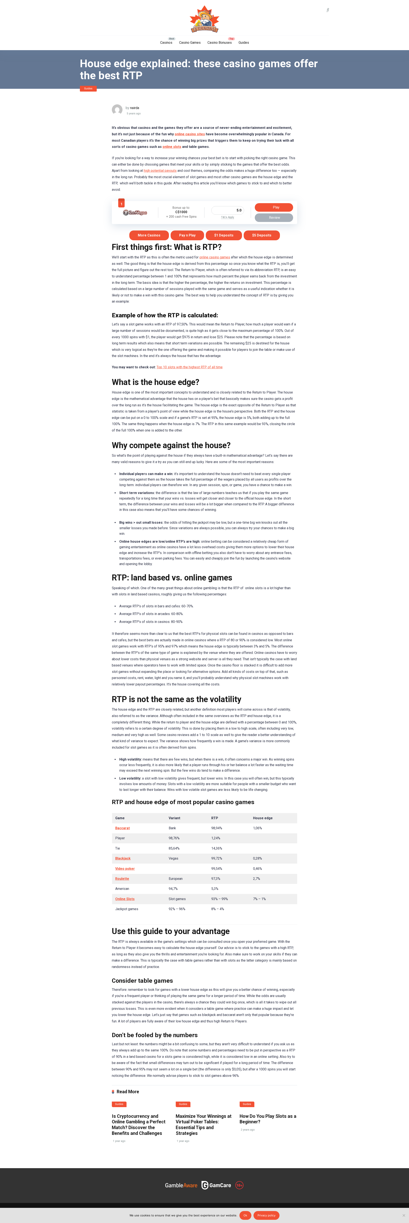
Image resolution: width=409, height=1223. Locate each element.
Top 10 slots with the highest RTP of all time (190, 367)
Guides (244, 43)
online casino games (214, 257)
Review (274, 218)
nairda (134, 108)
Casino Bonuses (219, 43)
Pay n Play (187, 235)
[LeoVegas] (135, 216)
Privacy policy (266, 1215)
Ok (245, 1215)
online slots (172, 147)
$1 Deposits (223, 235)
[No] (404, 1215)
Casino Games (190, 43)
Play (275, 207)
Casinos (166, 43)
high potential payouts (160, 171)
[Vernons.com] (204, 19)
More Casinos (149, 235)
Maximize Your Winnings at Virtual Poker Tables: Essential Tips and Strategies (204, 1125)
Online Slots (125, 899)
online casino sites (190, 134)
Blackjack (123, 858)
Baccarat (122, 828)
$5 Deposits (261, 235)
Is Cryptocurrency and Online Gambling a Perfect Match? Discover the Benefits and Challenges (139, 1125)
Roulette (122, 879)
